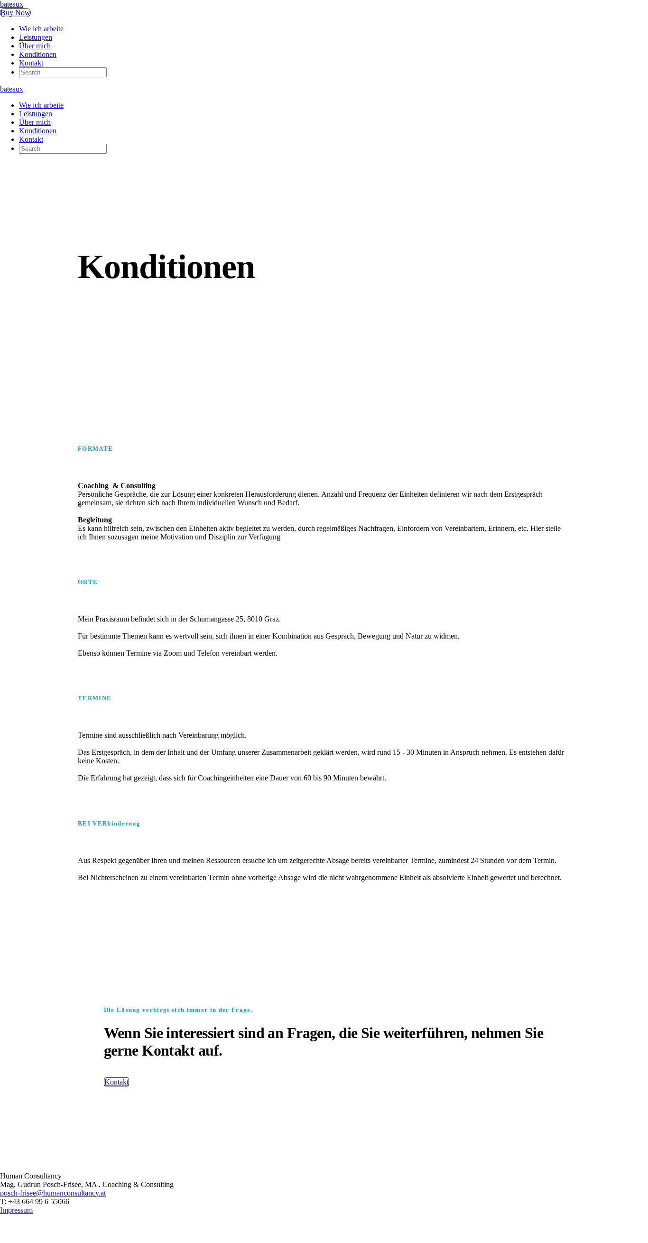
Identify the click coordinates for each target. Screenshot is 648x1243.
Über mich (35, 46)
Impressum (16, 1210)
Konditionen (37, 54)
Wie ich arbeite (41, 29)
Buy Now (15, 13)
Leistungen (35, 37)
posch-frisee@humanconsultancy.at (53, 1193)
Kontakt (31, 63)
